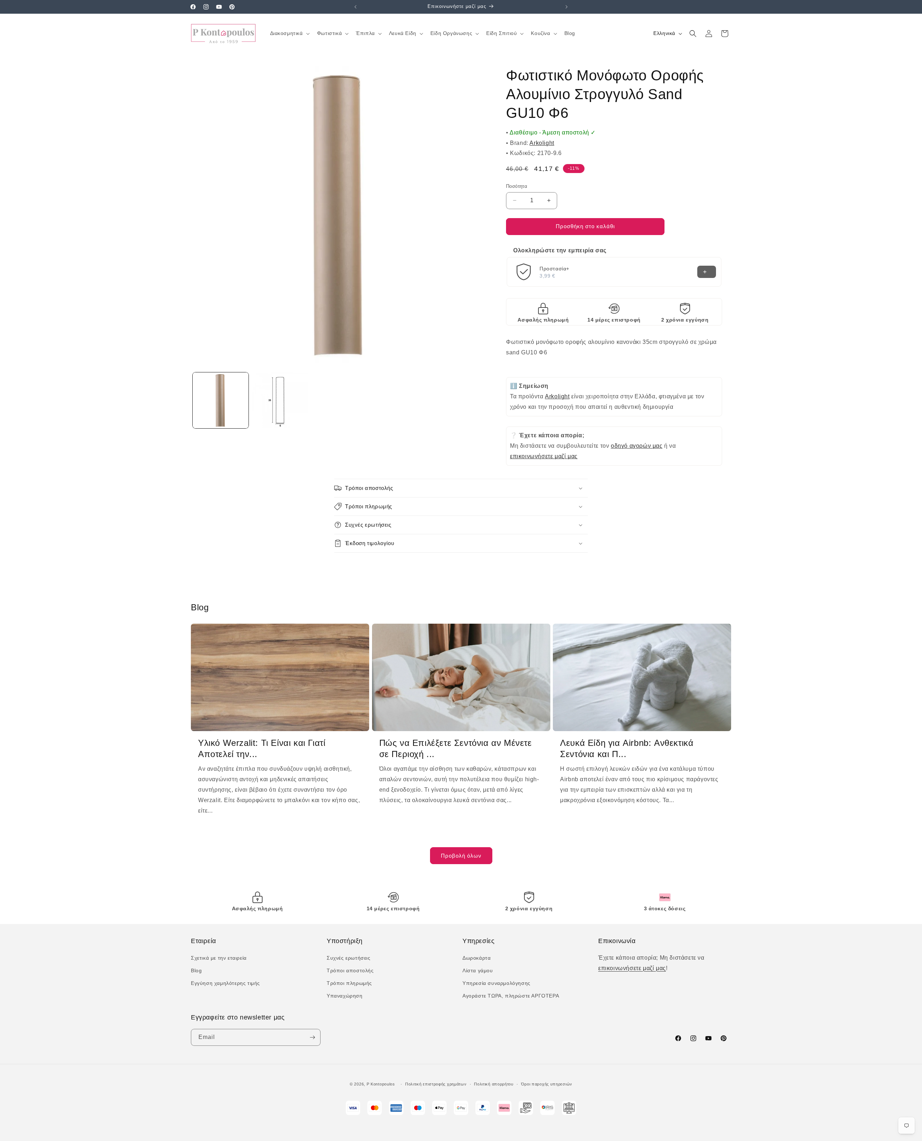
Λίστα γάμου (477, 970)
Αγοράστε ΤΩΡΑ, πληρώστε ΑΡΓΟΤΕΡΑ (510, 996)
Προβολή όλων (461, 856)
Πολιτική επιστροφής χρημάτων (436, 1084)
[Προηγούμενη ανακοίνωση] (355, 7)
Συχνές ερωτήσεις (349, 958)
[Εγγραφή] (312, 1037)
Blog (196, 970)
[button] (289, 33)
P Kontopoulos (381, 1084)
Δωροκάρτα (476, 958)
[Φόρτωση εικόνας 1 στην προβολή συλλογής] (221, 400)
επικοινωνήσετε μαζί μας (544, 456)
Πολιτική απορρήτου (494, 1084)
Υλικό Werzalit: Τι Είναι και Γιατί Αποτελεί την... (261, 748)
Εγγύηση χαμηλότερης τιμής (225, 983)
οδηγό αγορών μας (637, 446)
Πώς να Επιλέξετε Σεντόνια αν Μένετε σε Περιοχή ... (455, 748)
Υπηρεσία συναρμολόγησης (496, 983)
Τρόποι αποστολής (350, 970)
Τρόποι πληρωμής (349, 983)
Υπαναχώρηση (345, 996)
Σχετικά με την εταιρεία (219, 958)
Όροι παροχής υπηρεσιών (546, 1084)
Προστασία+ (554, 268)
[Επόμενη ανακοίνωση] (566, 7)
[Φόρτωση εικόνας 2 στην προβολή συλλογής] (280, 400)
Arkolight (541, 143)
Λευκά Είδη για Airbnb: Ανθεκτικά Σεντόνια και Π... (626, 748)
